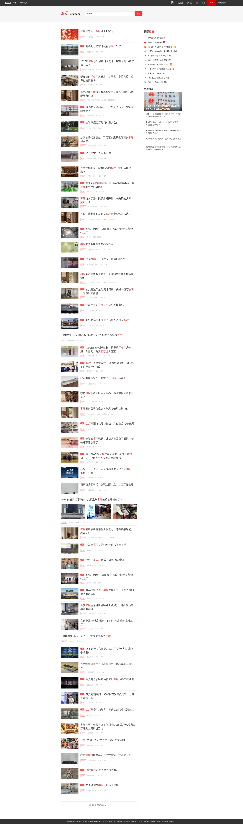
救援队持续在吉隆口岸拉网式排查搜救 (163, 51)
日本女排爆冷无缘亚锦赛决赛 (159, 60)
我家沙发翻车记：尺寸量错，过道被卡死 (105, 755)
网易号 (83, 37)
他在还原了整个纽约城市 (102, 770)
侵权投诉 (172, 821)
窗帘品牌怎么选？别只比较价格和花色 (104, 408)
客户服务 (127, 821)
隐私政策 (134, 821)
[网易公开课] (180, 2)
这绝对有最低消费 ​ (98, 152)
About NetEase (95, 821)
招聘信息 (120, 821)
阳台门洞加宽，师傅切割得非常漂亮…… (110, 709)
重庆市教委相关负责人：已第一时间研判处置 (163, 139)
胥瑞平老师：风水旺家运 (96, 31)
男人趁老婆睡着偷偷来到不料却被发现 (109, 679)
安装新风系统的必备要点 (96, 244)
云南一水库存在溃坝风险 (157, 82)
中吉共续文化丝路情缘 (156, 38)
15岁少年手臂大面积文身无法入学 (161, 69)
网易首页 (8, 3)
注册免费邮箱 (221, 3)
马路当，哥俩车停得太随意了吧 (105, 544)
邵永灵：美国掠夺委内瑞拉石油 (160, 47)
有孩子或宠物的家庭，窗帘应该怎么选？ (105, 213)
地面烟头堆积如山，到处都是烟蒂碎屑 (110, 423)
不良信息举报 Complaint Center (150, 821)
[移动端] (173, 2)
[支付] (197, 2)
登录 (211, 3)
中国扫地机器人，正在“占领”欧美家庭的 (86, 636)
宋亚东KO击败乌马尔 (156, 73)
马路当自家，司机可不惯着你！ (105, 304)
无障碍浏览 (23, 3)
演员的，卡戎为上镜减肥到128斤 (106, 259)
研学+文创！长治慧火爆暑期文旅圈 (102, 740)
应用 (14, 3)
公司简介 (105, 821)
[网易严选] (189, 2)
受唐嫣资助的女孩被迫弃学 (158, 64)
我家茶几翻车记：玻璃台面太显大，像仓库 (107, 484)
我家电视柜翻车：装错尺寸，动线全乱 (104, 378)
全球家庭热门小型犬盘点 (102, 122)
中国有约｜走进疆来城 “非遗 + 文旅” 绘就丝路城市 (91, 334)
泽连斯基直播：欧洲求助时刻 (104, 559)
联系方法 (112, 821)
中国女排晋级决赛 (155, 42)
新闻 (63, 340)
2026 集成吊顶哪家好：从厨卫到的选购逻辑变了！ (92, 499)
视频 (82, 52)
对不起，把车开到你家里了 (103, 46)
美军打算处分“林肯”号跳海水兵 (160, 55)
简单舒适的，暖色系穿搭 (102, 785)
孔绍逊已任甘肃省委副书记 (158, 77)
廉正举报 (165, 821)
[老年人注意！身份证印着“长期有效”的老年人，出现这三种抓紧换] (163, 101)
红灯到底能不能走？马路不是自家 (107, 319)
